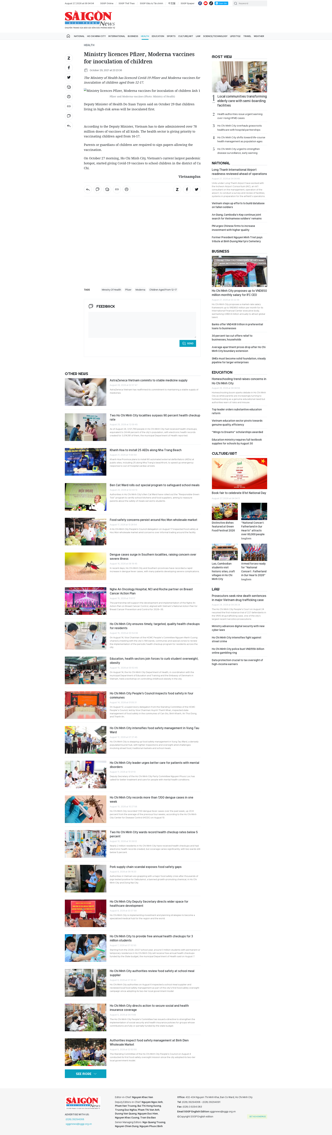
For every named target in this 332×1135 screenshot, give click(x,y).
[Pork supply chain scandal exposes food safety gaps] (85, 878)
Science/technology (215, 36)
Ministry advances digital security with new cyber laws (238, 628)
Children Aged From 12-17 (163, 289)
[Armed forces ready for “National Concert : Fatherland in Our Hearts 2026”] (254, 552)
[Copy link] (69, 106)
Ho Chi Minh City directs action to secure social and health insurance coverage (149, 1008)
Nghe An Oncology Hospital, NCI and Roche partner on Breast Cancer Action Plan (151, 591)
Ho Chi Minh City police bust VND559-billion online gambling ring (238, 650)
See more (83, 1074)
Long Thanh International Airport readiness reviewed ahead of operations (239, 172)
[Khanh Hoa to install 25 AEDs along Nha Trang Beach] (85, 462)
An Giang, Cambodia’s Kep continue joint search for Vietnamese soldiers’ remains (237, 216)
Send (190, 343)
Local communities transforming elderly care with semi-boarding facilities (242, 100)
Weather (259, 36)
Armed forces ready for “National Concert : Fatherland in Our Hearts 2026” (253, 571)
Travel (247, 36)
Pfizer (128, 289)
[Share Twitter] (69, 77)
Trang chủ (68, 36)
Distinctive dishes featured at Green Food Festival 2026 (223, 526)
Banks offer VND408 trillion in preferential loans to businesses (237, 326)
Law (198, 36)
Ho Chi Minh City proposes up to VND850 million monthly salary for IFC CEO (239, 293)
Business (133, 36)
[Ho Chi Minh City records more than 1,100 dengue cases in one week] (85, 809)
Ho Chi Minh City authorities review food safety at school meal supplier (152, 973)
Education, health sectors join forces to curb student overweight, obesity (154, 661)
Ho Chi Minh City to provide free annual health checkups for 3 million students (151, 938)
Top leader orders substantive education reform (237, 411)
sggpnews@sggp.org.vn (79, 1124)
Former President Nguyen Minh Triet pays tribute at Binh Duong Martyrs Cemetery (237, 239)
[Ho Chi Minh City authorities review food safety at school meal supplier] (85, 983)
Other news (76, 373)
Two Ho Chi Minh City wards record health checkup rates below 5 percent (154, 834)
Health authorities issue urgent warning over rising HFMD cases (239, 116)
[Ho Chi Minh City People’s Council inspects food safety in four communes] (85, 705)
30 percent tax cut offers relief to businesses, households (232, 337)
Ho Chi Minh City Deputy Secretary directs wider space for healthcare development (149, 903)
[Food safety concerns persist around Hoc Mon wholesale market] (85, 531)
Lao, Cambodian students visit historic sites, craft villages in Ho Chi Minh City (223, 571)
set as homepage (257, 1116)
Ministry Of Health (111, 289)
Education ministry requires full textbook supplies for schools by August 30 (237, 441)
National (79, 36)
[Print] (69, 97)
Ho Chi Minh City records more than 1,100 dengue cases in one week (151, 799)
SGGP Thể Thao (127, 3)
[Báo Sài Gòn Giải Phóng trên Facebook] (200, 3)
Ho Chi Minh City (96, 36)
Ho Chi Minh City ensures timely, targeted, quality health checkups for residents (155, 626)
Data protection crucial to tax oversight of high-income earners (237, 662)
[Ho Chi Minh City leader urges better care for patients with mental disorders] (85, 774)
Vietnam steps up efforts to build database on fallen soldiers (238, 205)
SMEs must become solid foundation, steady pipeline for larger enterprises (239, 360)
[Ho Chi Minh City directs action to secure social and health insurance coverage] (85, 1017)
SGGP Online (106, 3)
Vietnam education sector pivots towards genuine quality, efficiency (237, 422)
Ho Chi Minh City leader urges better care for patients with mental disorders (154, 765)
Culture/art (185, 36)
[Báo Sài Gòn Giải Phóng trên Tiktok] (211, 3)
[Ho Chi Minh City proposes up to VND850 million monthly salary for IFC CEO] (239, 271)
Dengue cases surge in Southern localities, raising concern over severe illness (153, 556)
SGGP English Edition (90, 19)
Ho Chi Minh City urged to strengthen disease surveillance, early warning (238, 151)
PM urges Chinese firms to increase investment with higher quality (233, 227)
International (116, 36)
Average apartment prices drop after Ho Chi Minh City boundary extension (239, 349)
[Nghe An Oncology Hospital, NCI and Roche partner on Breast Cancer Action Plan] (85, 601)
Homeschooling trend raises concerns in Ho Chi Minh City (239, 381)
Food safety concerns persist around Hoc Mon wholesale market (153, 520)
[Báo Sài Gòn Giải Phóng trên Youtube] (206, 3)
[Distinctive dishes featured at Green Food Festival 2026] (225, 511)
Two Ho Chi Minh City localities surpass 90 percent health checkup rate (155, 417)
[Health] (69, 126)
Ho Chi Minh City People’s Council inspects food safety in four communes (151, 695)
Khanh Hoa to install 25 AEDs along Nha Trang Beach (146, 450)
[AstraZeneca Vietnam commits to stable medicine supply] (85, 392)
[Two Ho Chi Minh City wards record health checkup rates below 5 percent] (85, 844)
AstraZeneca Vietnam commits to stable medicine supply (148, 380)
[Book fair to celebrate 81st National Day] (239, 473)
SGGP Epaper (188, 3)
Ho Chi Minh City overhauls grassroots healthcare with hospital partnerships (239, 127)
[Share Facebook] (69, 68)
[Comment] (69, 116)
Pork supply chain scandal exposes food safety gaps (146, 867)
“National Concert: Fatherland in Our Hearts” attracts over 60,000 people (253, 530)
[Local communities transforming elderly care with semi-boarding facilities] (239, 76)
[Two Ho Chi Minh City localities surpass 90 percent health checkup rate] (85, 427)
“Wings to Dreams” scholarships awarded (237, 432)
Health (145, 36)
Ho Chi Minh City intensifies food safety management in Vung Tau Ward (154, 730)
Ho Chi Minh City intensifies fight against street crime (236, 639)
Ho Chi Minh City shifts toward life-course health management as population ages (241, 139)
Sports (171, 36)
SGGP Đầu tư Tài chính (151, 3)
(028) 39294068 (75, 1119)
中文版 (172, 3)
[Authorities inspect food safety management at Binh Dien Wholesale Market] (85, 1052)
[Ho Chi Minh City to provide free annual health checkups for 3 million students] (85, 948)
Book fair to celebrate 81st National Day (239, 493)
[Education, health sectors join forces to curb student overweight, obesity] (85, 670)
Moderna (140, 289)
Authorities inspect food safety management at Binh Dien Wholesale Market (149, 1042)
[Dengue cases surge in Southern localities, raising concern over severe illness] (85, 566)
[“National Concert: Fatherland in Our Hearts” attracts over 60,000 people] (254, 511)
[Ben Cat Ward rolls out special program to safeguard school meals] (85, 497)
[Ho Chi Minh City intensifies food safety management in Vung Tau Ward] (85, 740)
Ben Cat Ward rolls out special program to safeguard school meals (155, 485)
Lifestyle (235, 36)
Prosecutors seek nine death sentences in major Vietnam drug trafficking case (239, 598)
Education (158, 36)
